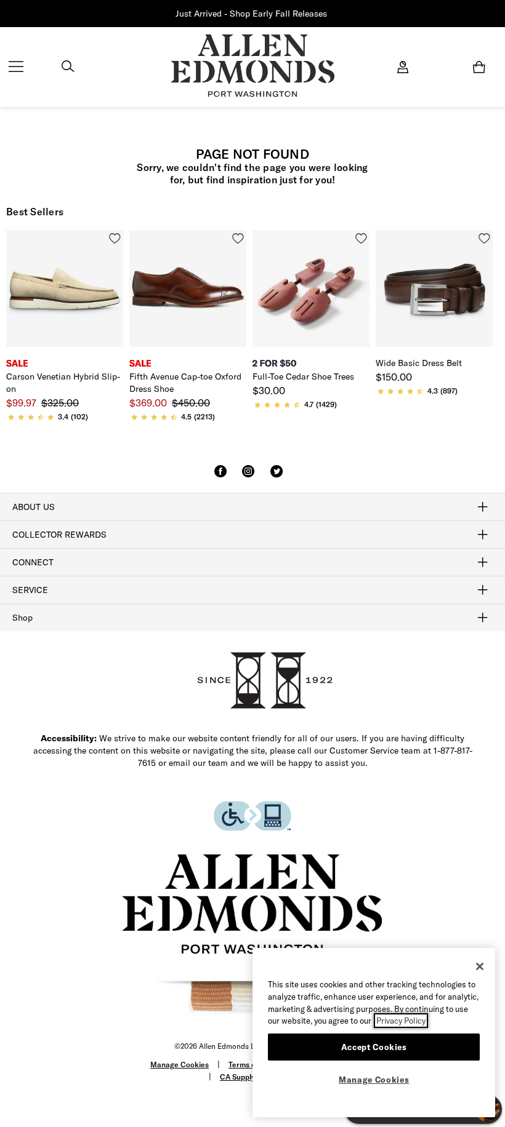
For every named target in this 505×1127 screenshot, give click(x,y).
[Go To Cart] (481, 67)
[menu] (16, 67)
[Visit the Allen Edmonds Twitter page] (276, 476)
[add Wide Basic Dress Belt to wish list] (484, 238)
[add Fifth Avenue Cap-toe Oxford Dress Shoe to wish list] (238, 238)
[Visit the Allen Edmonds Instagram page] (248, 476)
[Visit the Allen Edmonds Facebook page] (220, 476)
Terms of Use (250, 1064)
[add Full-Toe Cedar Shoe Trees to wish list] (361, 238)
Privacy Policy (401, 1020)
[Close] (479, 966)
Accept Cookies (374, 1047)
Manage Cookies (179, 1064)
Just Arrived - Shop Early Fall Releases (251, 13)
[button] (328, 13)
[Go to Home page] (253, 65)
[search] (68, 67)
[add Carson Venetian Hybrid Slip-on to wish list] (115, 238)
